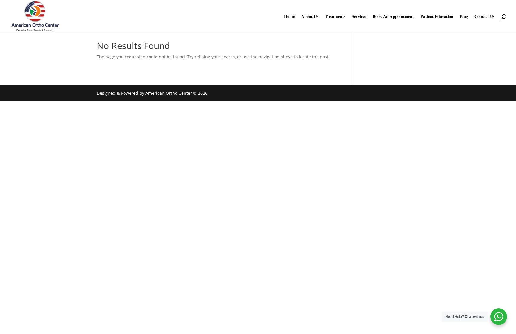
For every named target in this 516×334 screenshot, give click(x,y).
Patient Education (436, 16)
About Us (309, 16)
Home (289, 16)
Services (359, 16)
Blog (464, 16)
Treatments (335, 16)
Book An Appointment (393, 16)
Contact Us (484, 16)
